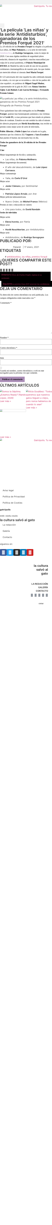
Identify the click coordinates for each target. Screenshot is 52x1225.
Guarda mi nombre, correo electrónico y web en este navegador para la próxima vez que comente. (22, 372)
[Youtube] (30, 552)
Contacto (7, 537)
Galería (6, 531)
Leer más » (5, 401)
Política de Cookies (12, 502)
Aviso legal (8, 490)
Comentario (5, 303)
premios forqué (39, 256)
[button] (26, 2)
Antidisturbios (6, 53)
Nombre (4, 338)
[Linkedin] (23, 552)
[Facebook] (3, 552)
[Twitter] (10, 552)
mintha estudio (11, 516)
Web (2, 358)
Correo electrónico (8, 348)
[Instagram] (16, 552)
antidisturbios (14, 256)
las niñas (26, 256)
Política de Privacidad (14, 496)
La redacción (9, 524)
